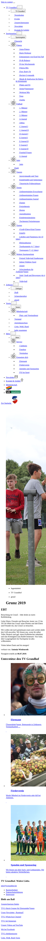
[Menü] (14, 2)
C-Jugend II (24, 130)
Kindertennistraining (27, 218)
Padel (16, 168)
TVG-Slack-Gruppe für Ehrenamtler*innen (17, 908)
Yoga (21, 96)
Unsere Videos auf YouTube (12, 925)
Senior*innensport (26, 89)
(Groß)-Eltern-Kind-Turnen (30, 229)
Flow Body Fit (25, 72)
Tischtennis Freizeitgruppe (29, 221)
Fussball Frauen (25, 152)
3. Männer (23, 115)
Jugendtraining (25, 214)
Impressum (10, 894)
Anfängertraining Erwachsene (30, 192)
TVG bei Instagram (8, 921)
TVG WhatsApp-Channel (11, 917)
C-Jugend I (23, 126)
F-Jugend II (23, 149)
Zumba (22, 100)
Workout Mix (24, 92)
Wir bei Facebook (8, 929)
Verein (8, 303)
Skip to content (7, 2)
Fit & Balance (24, 60)
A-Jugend (23, 119)
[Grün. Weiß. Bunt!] (9, 389)
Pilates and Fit (24, 85)
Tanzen (19, 172)
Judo (18, 160)
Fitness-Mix (24, 68)
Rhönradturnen (25, 243)
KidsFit (22, 233)
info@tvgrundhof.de (9, 886)
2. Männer (23, 112)
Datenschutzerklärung (14, 892)
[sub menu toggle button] (19, 7)
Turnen (19, 225)
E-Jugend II (23, 141)
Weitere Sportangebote (25, 254)
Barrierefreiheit (12, 890)
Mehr (8, 334)
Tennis (19, 188)
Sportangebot (11, 33)
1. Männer (23, 108)
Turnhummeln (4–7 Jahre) (29, 246)
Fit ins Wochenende (27, 64)
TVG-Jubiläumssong (9, 934)
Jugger (22, 266)
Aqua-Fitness (24, 49)
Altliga (22, 123)
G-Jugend (23, 156)
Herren (22, 210)
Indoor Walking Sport (27, 262)
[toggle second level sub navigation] (13, 311)
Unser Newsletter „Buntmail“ (12, 912)
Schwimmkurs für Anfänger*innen (24, 270)
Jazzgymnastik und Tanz (28, 176)
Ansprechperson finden (10, 904)
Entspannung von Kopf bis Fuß (31, 57)
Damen (22, 203)
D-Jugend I (23, 134)
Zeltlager (9, 285)
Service (19, 342)
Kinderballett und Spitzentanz (30, 180)
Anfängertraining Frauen (28, 195)
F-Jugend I (23, 145)
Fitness (19, 45)
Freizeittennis (24, 206)
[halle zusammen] (13, 393)
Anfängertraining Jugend (29, 199)
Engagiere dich (22, 357)
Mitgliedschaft (21, 311)
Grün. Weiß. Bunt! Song (10, 938)
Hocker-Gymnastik (26, 75)
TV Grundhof (11, 7)
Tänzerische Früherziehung (29, 183)
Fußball (19, 104)
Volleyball (23, 281)
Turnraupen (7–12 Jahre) (29, 250)
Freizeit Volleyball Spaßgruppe (31, 258)
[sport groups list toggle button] (13, 44)
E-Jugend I (23, 138)
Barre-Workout (25, 53)
